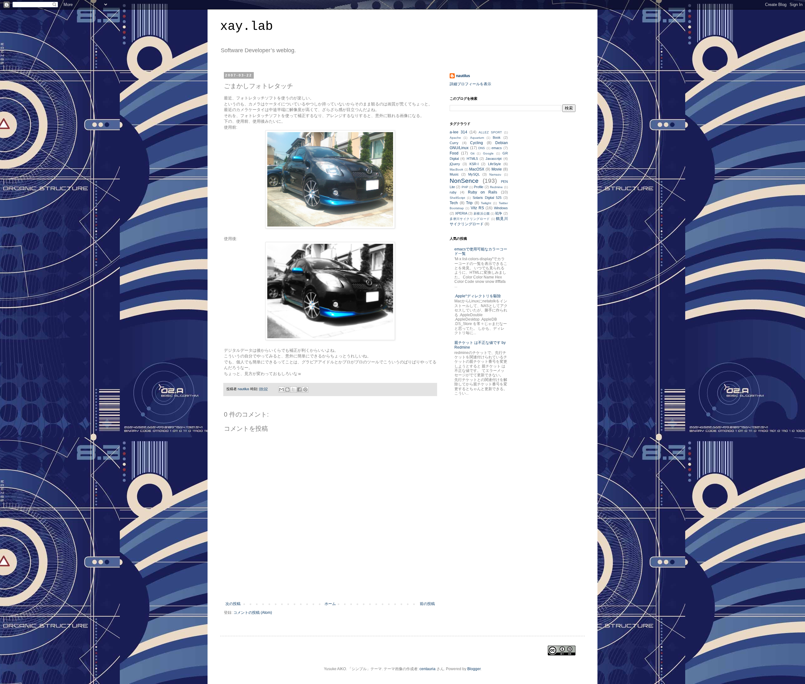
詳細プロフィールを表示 (470, 84)
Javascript (494, 158)
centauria (427, 669)
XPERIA (461, 213)
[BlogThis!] (287, 389)
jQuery (455, 164)
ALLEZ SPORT (490, 132)
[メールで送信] (281, 389)
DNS (481, 148)
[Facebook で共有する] (299, 389)
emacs (496, 148)
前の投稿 (427, 604)
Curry (454, 143)
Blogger (473, 669)
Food (454, 153)
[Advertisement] (330, 584)
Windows (501, 208)
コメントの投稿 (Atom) (252, 612)
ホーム (330, 604)
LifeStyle (494, 164)
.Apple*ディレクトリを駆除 (477, 296)
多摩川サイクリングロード (470, 219)
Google (488, 153)
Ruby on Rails (482, 192)
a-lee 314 (458, 132)
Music (454, 174)
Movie (496, 169)
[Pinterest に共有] (305, 389)
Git (472, 153)
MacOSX (476, 169)
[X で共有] (293, 389)
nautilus (463, 76)
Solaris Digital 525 (487, 197)
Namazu (495, 174)
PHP (465, 187)
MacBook (456, 169)
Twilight (486, 203)
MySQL (474, 174)
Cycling (476, 143)
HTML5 (472, 158)
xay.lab (246, 27)
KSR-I (474, 164)
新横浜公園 (482, 213)
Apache (455, 137)
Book (497, 137)
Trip (469, 203)
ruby (453, 192)
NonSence (464, 180)
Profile (478, 187)
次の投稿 (233, 604)
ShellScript (457, 197)
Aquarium (477, 137)
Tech (454, 203)
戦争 (498, 213)
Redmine (496, 187)
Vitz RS (477, 208)
